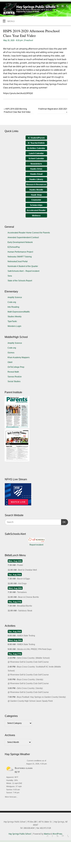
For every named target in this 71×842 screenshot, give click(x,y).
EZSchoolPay (14, 247)
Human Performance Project (20, 252)
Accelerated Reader (36, 210)
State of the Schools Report (20, 281)
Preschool (28, 40)
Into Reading (13, 307)
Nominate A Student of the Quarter (23, 266)
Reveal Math (13, 372)
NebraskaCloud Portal (18, 261)
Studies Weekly (14, 316)
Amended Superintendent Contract (23, 237)
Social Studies (14, 381)
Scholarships (36, 205)
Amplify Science (15, 297)
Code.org (12, 302)
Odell (10, 362)
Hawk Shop (36, 195)
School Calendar (36, 158)
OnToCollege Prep (16, 367)
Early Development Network (20, 242)
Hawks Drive (36, 169)
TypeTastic (12, 321)
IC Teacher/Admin (36, 143)
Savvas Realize (15, 376)
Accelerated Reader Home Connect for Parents (29, 233)
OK (63, 522)
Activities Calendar (36, 148)
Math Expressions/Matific (19, 312)
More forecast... (11, 796)
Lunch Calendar (36, 153)
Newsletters (36, 164)
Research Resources (36, 184)
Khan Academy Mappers (19, 357)
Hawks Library (36, 179)
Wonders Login (14, 326)
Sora (10, 276)
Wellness (36, 215)
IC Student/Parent (36, 138)
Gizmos (11, 352)
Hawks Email (36, 174)
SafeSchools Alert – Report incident (23, 271)
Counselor (36, 200)
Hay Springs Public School (20, 834)
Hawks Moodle (36, 190)
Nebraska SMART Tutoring (20, 257)
